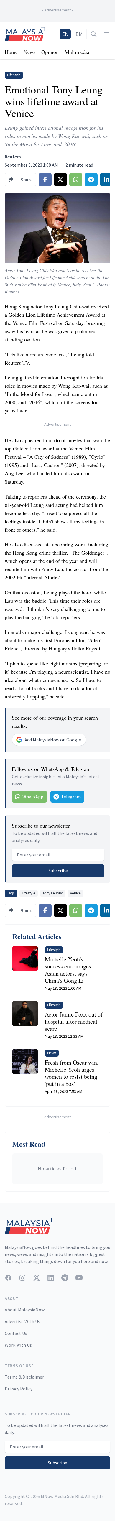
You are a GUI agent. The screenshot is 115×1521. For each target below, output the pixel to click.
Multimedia (77, 51)
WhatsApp (32, 797)
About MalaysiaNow (25, 1310)
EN (65, 34)
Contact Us (16, 1333)
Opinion (50, 51)
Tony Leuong (52, 893)
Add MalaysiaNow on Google (52, 740)
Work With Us (18, 1345)
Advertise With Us (22, 1321)
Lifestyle (28, 893)
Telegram (71, 797)
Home (11, 51)
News (29, 51)
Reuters (13, 157)
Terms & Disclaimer (24, 1377)
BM (79, 34)
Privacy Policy (18, 1389)
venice (75, 893)
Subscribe (58, 871)
